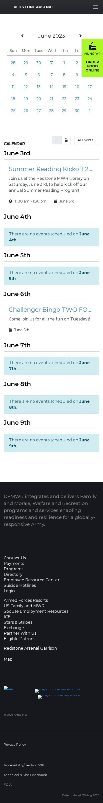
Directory (13, 575)
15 (64, 87)
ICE (7, 617)
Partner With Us (20, 633)
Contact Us (15, 558)
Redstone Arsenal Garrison (30, 648)
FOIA (8, 785)
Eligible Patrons (19, 639)
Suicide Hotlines (20, 586)
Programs (13, 569)
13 (38, 87)
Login (9, 591)
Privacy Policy (15, 744)
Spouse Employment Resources (36, 611)
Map (8, 659)
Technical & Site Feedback (25, 775)
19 (26, 99)
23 (77, 99)
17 (90, 87)
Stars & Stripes (18, 622)
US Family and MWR (24, 606)
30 (38, 63)
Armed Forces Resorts (26, 600)
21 (51, 99)
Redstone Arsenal (34, 7)
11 (13, 87)
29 (26, 63)
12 (26, 87)
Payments (14, 564)
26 (26, 110)
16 (77, 87)
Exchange (14, 628)
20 (38, 99)
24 (90, 99)
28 (13, 63)
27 (38, 110)
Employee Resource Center (32, 580)
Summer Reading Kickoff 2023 (51, 169)
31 (52, 63)
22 (64, 99)
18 (13, 99)
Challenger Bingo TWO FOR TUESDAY (51, 309)
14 (52, 87)
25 (13, 110)
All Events (86, 140)
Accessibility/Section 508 (24, 765)
